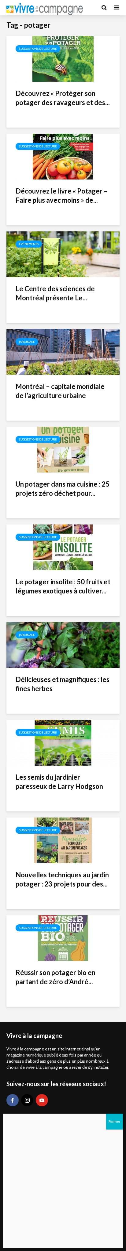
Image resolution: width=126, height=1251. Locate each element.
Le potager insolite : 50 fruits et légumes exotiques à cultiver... (63, 586)
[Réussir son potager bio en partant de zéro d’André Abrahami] (63, 938)
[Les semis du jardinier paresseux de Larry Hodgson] (63, 742)
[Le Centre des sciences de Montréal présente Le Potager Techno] (63, 254)
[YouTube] (42, 1100)
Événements (29, 244)
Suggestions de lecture (38, 49)
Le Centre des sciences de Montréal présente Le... (55, 293)
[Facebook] (12, 1100)
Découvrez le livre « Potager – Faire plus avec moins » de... (62, 195)
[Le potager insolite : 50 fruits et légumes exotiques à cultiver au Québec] (63, 547)
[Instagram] (27, 1100)
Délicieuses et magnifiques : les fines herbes (62, 684)
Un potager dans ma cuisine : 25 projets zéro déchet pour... (62, 488)
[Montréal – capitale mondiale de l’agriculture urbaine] (63, 351)
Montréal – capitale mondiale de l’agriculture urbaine (60, 391)
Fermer (114, 1121)
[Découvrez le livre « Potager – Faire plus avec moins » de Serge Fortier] (63, 156)
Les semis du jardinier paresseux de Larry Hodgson (59, 781)
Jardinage (27, 342)
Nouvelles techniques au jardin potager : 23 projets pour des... (62, 879)
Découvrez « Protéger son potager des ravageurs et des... (63, 98)
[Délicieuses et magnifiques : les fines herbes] (63, 644)
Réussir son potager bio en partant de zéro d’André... (55, 977)
